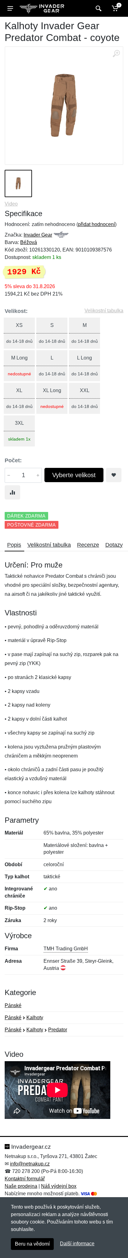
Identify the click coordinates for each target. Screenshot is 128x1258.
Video (11, 203)
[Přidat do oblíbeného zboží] (113, 475)
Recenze (88, 545)
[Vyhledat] (97, 8)
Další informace (77, 1243)
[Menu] (10, 8)
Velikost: (16, 311)
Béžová (28, 242)
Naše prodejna (21, 1186)
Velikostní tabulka (104, 310)
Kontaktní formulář (25, 1178)
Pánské (13, 1005)
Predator (57, 1029)
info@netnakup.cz (30, 1163)
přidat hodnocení (96, 224)
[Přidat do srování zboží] (12, 492)
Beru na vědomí (32, 1244)
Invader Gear (38, 235)
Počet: (13, 460)
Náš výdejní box (58, 1186)
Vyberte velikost (74, 475)
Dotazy (114, 545)
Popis (14, 545)
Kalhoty (34, 1017)
